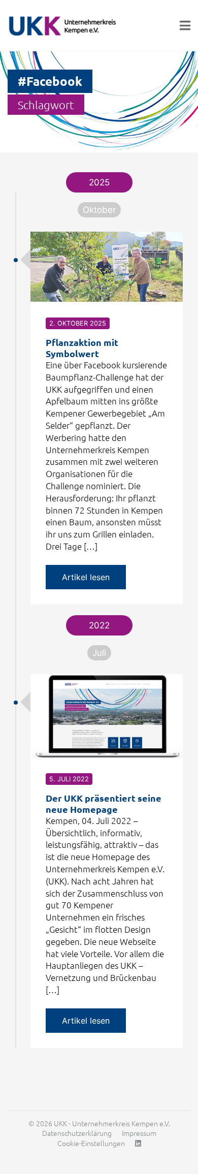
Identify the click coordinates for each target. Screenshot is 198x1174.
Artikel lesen (86, 577)
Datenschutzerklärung (77, 1133)
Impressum (139, 1133)
